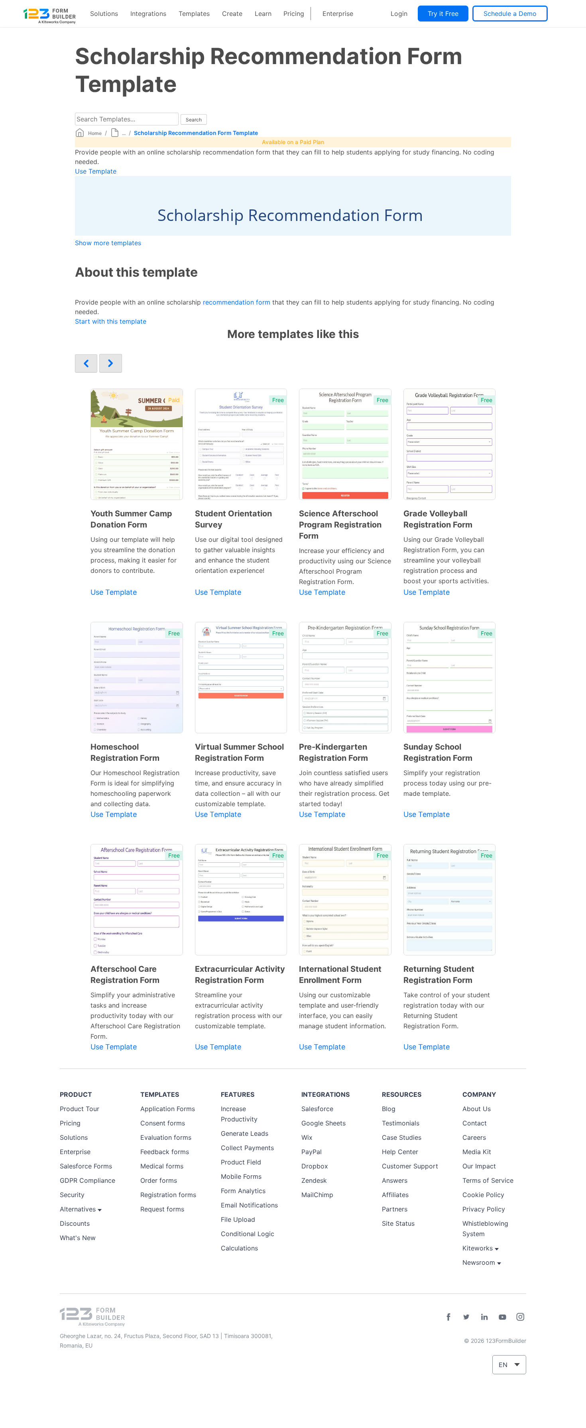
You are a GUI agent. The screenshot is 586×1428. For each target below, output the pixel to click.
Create (232, 14)
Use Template (95, 171)
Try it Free (443, 14)
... (124, 133)
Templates (194, 14)
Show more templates (108, 243)
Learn (263, 14)
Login (399, 14)
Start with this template (110, 321)
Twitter (466, 1317)
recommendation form (236, 302)
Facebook (448, 1317)
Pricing (293, 14)
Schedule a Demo (510, 14)
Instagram (520, 1317)
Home (95, 133)
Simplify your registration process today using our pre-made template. (447, 783)
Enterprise (337, 14)
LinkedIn (484, 1317)
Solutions (104, 14)
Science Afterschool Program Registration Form (340, 525)
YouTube (502, 1317)
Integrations (148, 14)
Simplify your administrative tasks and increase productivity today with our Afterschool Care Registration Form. (135, 1015)
